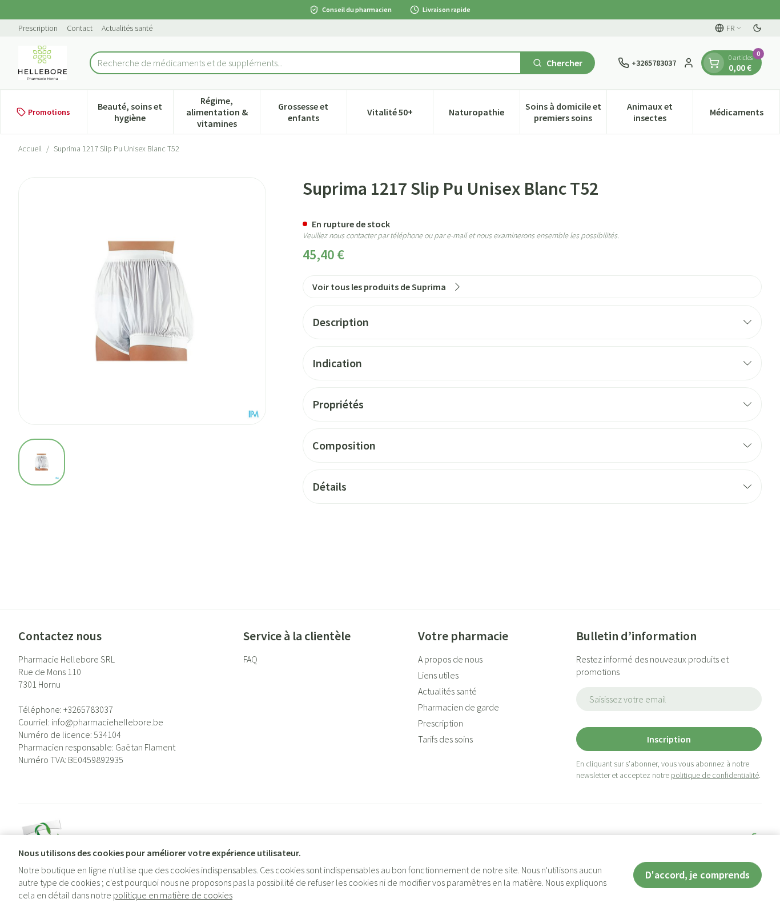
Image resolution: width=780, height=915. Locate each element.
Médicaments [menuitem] (744, 114)
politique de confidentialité (715, 775)
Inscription (669, 739)
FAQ (250, 659)
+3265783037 (88, 709)
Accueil (30, 148)
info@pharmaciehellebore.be (107, 722)
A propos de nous (450, 659)
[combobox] (305, 62)
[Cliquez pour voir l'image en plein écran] (142, 301)
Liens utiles (438, 675)
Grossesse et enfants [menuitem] (312, 112)
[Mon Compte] (688, 63)
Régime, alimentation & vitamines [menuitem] (223, 112)
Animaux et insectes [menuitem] (660, 112)
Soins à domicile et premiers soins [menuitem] (565, 112)
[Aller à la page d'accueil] (42, 63)
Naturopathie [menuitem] (484, 114)
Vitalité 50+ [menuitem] (400, 114)
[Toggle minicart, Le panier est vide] (713, 63)
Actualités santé (127, 28)
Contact (80, 28)
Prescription (38, 28)
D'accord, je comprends (697, 874)
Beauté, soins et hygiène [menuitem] (135, 112)
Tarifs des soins (445, 739)
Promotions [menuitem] (49, 112)
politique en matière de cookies (172, 895)
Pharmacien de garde (458, 707)
